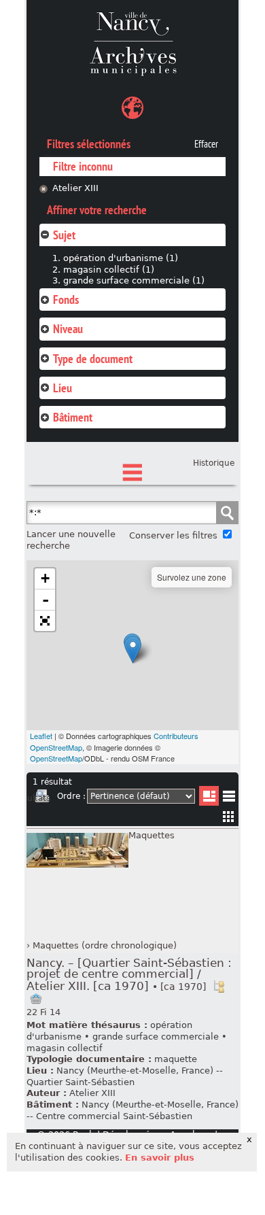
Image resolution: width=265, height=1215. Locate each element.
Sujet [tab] (64, 235)
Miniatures (228, 816)
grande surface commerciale (155, 1036)
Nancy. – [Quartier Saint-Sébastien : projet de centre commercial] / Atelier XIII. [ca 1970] (129, 975)
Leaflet (41, 735)
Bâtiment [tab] (72, 417)
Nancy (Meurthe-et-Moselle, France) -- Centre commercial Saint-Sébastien (132, 1110)
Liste (209, 796)
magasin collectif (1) (108, 269)
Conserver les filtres (173, 535)
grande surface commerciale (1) (134, 280)
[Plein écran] (45, 621)
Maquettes (151, 835)
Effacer (206, 144)
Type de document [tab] (92, 358)
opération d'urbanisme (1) (120, 258)
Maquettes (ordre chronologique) (105, 945)
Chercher (227, 513)
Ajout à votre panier (36, 999)
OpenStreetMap (56, 758)
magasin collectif (64, 1048)
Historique (213, 463)
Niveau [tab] (68, 329)
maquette (175, 1059)
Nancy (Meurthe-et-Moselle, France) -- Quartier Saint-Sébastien (124, 1076)
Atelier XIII (75, 188)
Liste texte (228, 798)
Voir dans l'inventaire (219, 986)
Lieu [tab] (62, 388)
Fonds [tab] (66, 299)
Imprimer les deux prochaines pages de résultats (42, 798)
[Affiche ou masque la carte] (132, 110)
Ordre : (71, 796)
